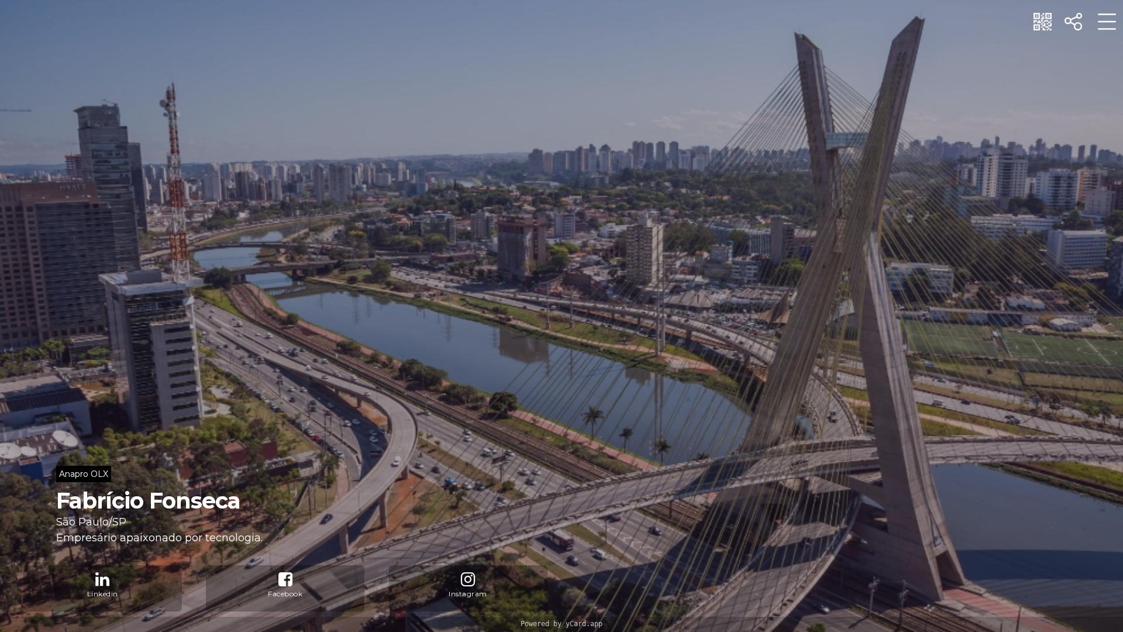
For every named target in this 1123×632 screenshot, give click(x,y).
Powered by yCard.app (561, 624)
